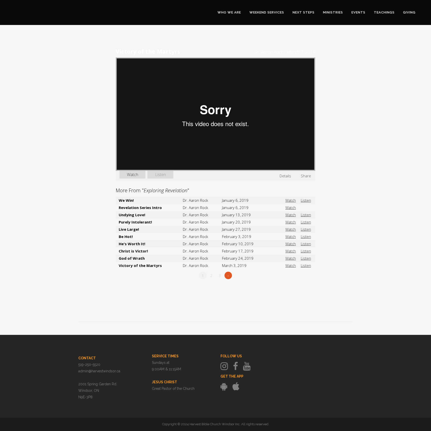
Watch (132, 174)
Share (306, 175)
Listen (160, 174)
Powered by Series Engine (296, 289)
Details (285, 175)
